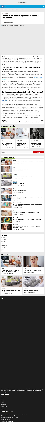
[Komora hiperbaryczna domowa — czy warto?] (6, 176)
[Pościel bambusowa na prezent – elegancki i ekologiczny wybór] (6, 213)
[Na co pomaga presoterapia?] (6, 183)
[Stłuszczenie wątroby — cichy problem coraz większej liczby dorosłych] (8, 133)
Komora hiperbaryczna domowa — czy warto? (22, 176)
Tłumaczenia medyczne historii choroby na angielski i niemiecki (37, 143)
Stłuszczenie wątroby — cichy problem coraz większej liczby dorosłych (7, 143)
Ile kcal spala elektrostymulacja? (20, 190)
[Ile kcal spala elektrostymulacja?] (6, 191)
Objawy (21, 140)
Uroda (2, 249)
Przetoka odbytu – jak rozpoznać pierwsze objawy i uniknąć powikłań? (22, 143)
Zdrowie (14, 195)
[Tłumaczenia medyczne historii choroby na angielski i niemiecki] (37, 133)
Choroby (3, 13)
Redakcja (11, 22)
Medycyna (6, 13)
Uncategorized (15, 224)
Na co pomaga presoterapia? (19, 183)
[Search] (43, 6)
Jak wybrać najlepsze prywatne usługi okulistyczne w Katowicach (27, 219)
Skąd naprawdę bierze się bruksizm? (20, 169)
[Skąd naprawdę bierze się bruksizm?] (6, 169)
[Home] (2, 6)
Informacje (36, 140)
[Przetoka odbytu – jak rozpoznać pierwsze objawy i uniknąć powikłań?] (22, 133)
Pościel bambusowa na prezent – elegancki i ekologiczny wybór (26, 212)
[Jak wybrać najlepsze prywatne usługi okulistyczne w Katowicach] (6, 220)
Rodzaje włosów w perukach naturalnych (11, 121)
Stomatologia (19, 202)
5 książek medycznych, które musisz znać (33, 121)
